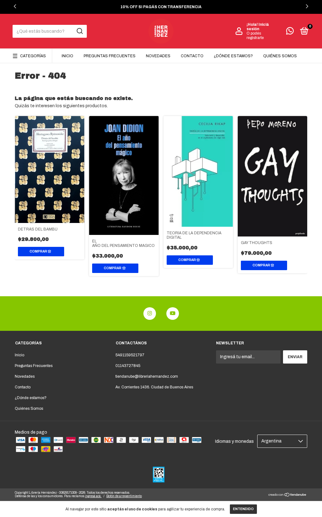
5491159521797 (129, 355)
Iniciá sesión (258, 26)
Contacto (192, 56)
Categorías (33, 56)
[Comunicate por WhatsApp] (290, 32)
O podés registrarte (255, 35)
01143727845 (127, 366)
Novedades (158, 56)
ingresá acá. (93, 496)
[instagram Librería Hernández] (149, 313)
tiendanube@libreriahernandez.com (146, 376)
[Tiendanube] (287, 495)
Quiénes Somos (280, 56)
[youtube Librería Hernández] (172, 313)
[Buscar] (79, 31)
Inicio (67, 56)
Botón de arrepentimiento (124, 496)
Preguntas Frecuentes (110, 56)
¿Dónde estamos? (233, 56)
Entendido (243, 509)
